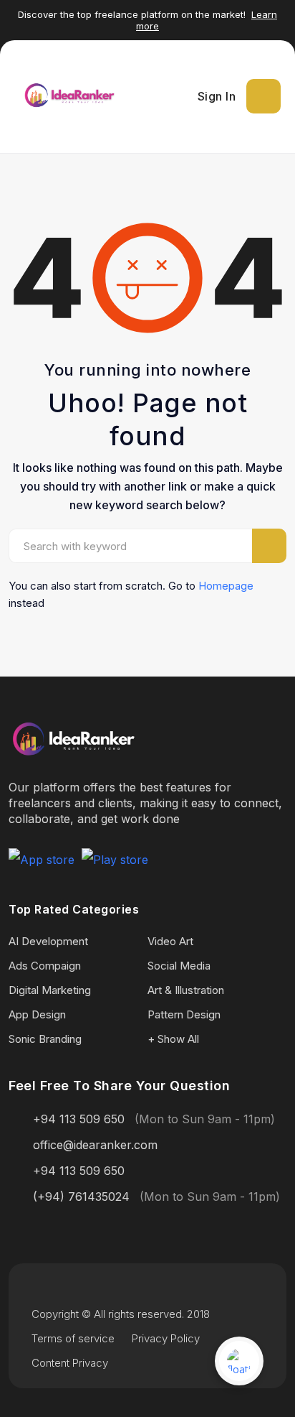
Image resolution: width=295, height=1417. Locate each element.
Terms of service (73, 1338)
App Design (37, 1014)
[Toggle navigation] (263, 96)
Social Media (179, 965)
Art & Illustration (186, 990)
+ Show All (173, 1039)
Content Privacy (70, 1363)
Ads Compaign (45, 965)
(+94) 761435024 (81, 1196)
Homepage (225, 586)
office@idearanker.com (95, 1145)
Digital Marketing (50, 990)
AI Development (48, 941)
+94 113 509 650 (79, 1119)
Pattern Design (184, 1014)
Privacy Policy (166, 1338)
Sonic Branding (45, 1039)
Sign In (217, 96)
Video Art (170, 941)
